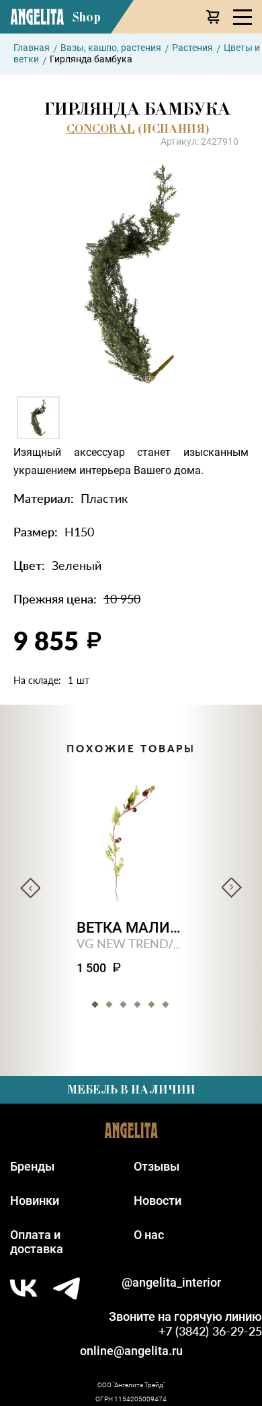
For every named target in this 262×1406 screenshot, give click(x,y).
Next (232, 888)
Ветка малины (131, 927)
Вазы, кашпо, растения (110, 47)
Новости (157, 1200)
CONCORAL (101, 128)
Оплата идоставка (36, 1242)
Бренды (32, 1166)
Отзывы (156, 1166)
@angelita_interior (171, 1282)
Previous (30, 888)
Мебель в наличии (131, 1089)
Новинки (34, 1200)
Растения (192, 47)
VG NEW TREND (123, 943)
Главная (31, 47)
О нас (149, 1235)
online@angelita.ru (131, 1351)
